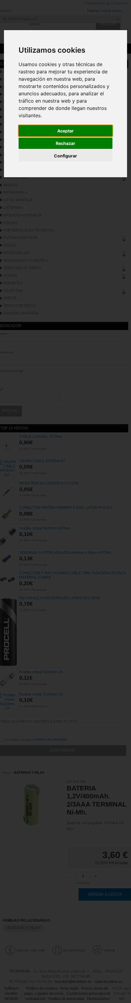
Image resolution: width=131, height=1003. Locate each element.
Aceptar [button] (65, 130)
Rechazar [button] (65, 143)
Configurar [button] (65, 155)
